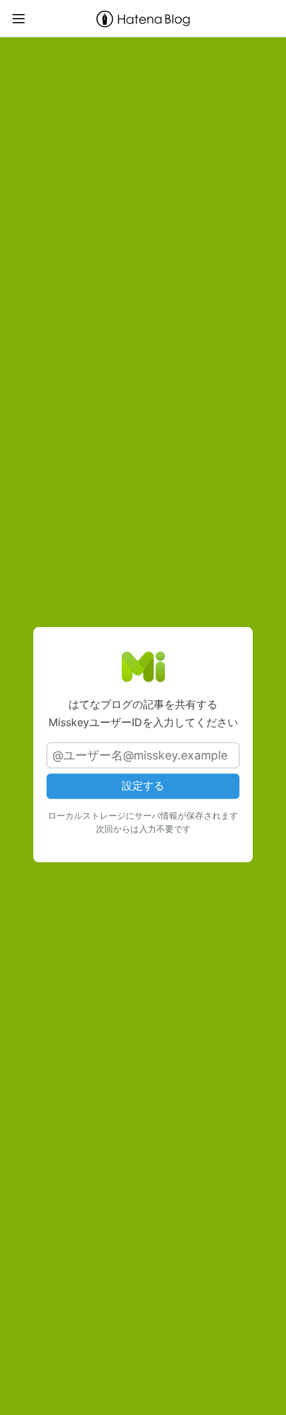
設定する (143, 786)
